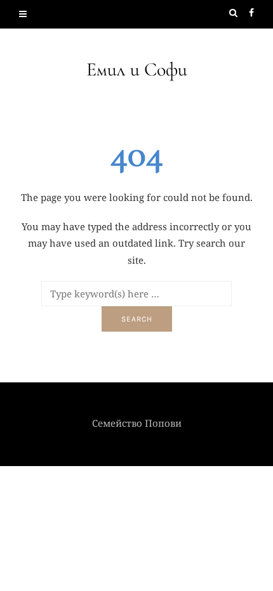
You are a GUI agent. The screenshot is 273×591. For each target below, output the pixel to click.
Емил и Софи (136, 69)
